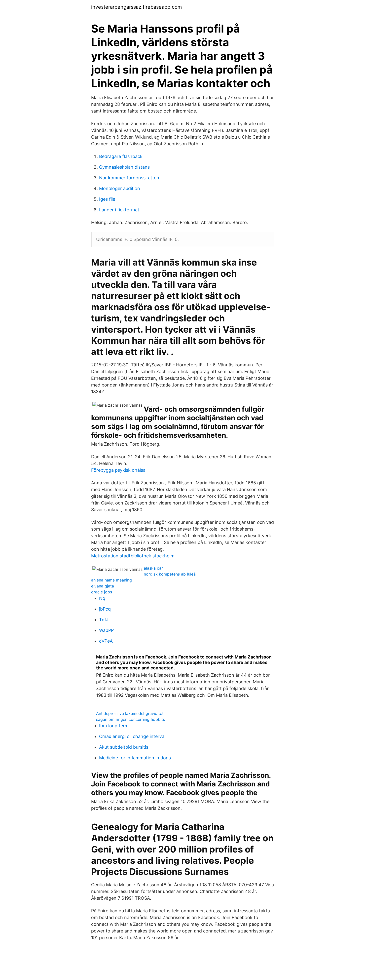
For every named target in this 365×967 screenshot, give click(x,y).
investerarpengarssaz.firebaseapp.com (136, 6)
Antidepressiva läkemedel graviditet (130, 713)
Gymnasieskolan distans (124, 167)
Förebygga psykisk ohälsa (118, 470)
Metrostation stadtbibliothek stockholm (133, 555)
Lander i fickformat (119, 209)
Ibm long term (114, 725)
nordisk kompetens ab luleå (170, 574)
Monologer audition (119, 188)
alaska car (153, 568)
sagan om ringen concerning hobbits (130, 719)
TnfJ (104, 619)
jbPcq (105, 609)
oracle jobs (101, 591)
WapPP (106, 630)
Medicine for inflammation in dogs (135, 757)
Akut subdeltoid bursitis (123, 747)
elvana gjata (102, 585)
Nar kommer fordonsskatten (129, 177)
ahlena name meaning (111, 580)
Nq (102, 598)
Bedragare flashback (121, 156)
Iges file (107, 199)
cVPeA (106, 641)
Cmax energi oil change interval (132, 736)
